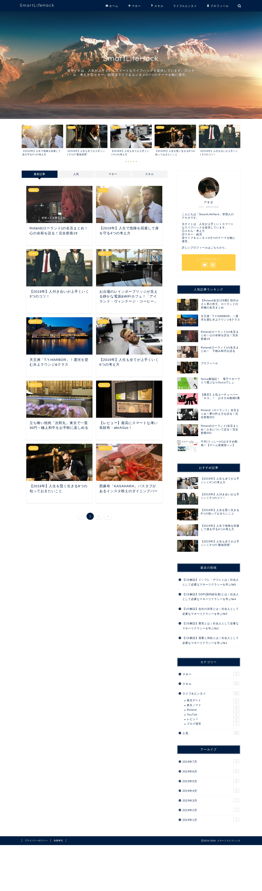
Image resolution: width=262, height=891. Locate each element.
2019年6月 (209, 771)
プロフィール (219, 6)
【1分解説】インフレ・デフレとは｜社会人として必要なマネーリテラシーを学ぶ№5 (210, 582)
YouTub (212, 714)
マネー (136, 6)
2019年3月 (209, 800)
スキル (159, 6)
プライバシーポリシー (36, 840)
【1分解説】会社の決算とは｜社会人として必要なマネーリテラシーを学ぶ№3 (210, 611)
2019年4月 (209, 790)
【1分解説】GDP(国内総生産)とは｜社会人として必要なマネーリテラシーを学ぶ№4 (210, 597)
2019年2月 (209, 810)
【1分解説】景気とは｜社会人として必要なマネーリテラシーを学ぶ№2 (210, 626)
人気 (76, 174)
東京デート (212, 700)
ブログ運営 (212, 723)
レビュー (212, 719)
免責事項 (58, 840)
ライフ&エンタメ (185, 6)
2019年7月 (209, 761)
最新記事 (39, 174)
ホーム (113, 6)
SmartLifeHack (37, 5)
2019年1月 (209, 820)
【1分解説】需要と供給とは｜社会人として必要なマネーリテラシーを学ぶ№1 (210, 640)
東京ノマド (212, 705)
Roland (212, 709)
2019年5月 (209, 781)
